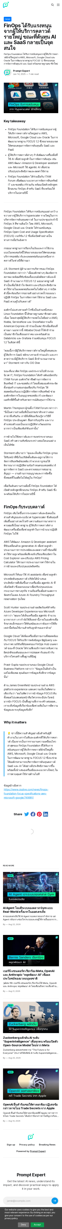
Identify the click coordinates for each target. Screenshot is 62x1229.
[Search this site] (52, 4)
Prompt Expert (21, 70)
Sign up (11, 1144)
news (7, 19)
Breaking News (47, 1144)
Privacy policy (27, 1144)
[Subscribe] (54, 1200)
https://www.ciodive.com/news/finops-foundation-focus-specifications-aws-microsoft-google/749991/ (26, 793)
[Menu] (57, 4)
